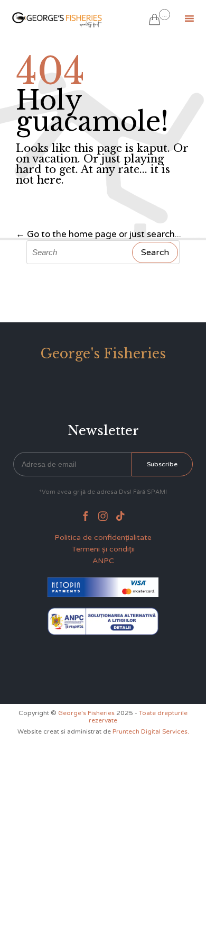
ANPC (103, 560)
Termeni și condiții (103, 549)
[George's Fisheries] (58, 18)
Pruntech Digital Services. (151, 731)
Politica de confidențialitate (103, 537)
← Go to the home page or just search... (98, 234)
